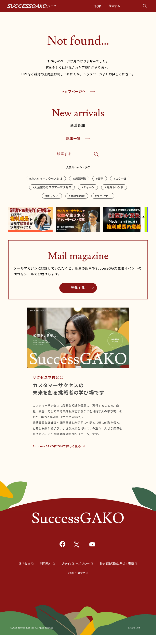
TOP (98, 6)
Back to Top (134, 627)
